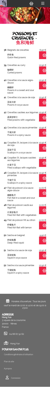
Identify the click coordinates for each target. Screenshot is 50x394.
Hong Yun (15, 343)
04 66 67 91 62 (16, 334)
